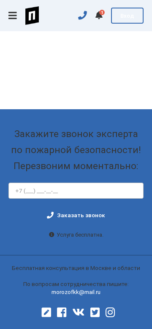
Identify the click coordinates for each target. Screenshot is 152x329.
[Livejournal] (46, 312)
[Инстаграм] (110, 312)
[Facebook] (61, 312)
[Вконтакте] (78, 312)
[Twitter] (95, 312)
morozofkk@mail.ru (76, 292)
